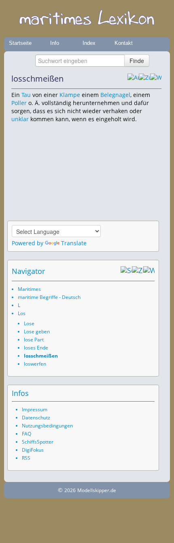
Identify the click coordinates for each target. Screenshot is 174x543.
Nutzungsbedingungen (47, 425)
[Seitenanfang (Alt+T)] (126, 271)
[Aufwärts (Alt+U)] (133, 78)
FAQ (26, 433)
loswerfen (35, 363)
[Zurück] (144, 78)
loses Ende (36, 347)
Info (54, 43)
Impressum (34, 409)
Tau (26, 95)
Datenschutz (36, 417)
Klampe (69, 95)
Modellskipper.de (96, 490)
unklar (20, 119)
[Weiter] (155, 78)
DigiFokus (33, 449)
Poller (19, 103)
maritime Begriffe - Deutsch (49, 297)
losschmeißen (41, 355)
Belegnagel (115, 95)
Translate (74, 243)
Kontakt (124, 43)
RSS (26, 458)
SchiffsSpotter (37, 441)
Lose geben (37, 331)
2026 (70, 490)
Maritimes (29, 289)
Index (89, 43)
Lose (29, 323)
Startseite (20, 43)
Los (21, 313)
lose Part (34, 339)
